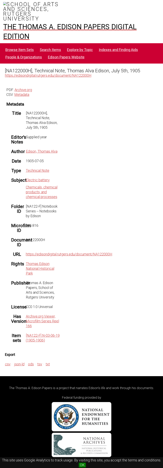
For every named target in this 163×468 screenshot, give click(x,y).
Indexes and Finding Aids (118, 50)
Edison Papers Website (66, 57)
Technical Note (37, 170)
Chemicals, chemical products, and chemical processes (41, 192)
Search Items (50, 50)
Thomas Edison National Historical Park (40, 268)
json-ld (19, 364)
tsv (39, 364)
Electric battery (38, 180)
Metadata (21, 94)
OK (82, 465)
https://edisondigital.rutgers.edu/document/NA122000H (48, 75)
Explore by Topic (80, 50)
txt (48, 364)
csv (8, 364)
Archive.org (23, 90)
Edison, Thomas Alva (41, 151)
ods (31, 364)
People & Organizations (23, 57)
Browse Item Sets (19, 50)
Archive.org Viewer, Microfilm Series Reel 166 (42, 321)
